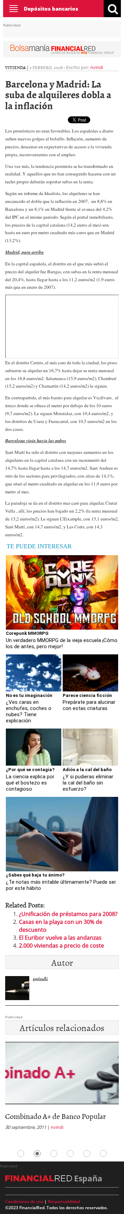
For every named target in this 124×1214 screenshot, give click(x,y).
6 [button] (103, 1153)
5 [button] (86, 1153)
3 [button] (53, 1153)
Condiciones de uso (24, 1201)
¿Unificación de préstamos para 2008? (68, 914)
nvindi (96, 67)
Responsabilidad (64, 1201)
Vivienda (15, 67)
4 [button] (70, 1153)
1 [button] (20, 1153)
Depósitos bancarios (51, 8)
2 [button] (37, 1153)
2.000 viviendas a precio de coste (61, 945)
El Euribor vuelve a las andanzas (60, 937)
